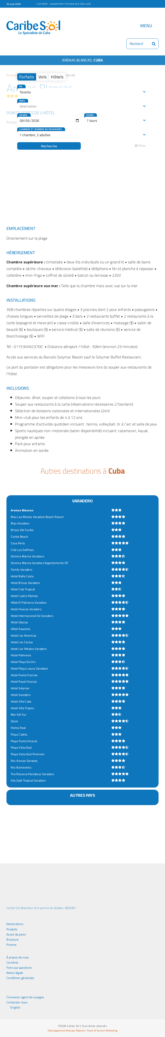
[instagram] (21, 990)
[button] (12, 837)
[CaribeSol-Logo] (33, 22)
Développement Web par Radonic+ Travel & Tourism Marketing (82, 1030)
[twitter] (14, 990)
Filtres (142, 145)
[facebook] (7, 990)
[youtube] (28, 990)
